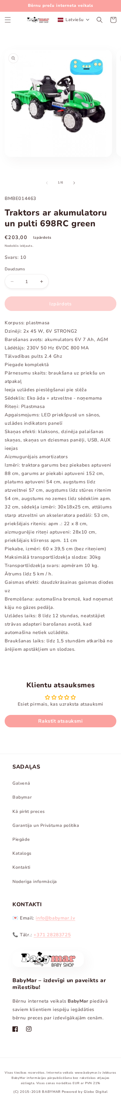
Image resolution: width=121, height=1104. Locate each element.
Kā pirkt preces (28, 811)
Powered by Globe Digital (85, 1091)
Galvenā (21, 783)
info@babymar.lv (55, 918)
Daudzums (15, 269)
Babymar (22, 797)
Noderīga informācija (34, 882)
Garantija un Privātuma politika (45, 825)
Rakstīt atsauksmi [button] (60, 721)
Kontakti (21, 867)
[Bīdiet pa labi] (74, 183)
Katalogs (22, 853)
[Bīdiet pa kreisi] (47, 183)
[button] (8, 20)
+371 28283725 (52, 935)
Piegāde (21, 839)
